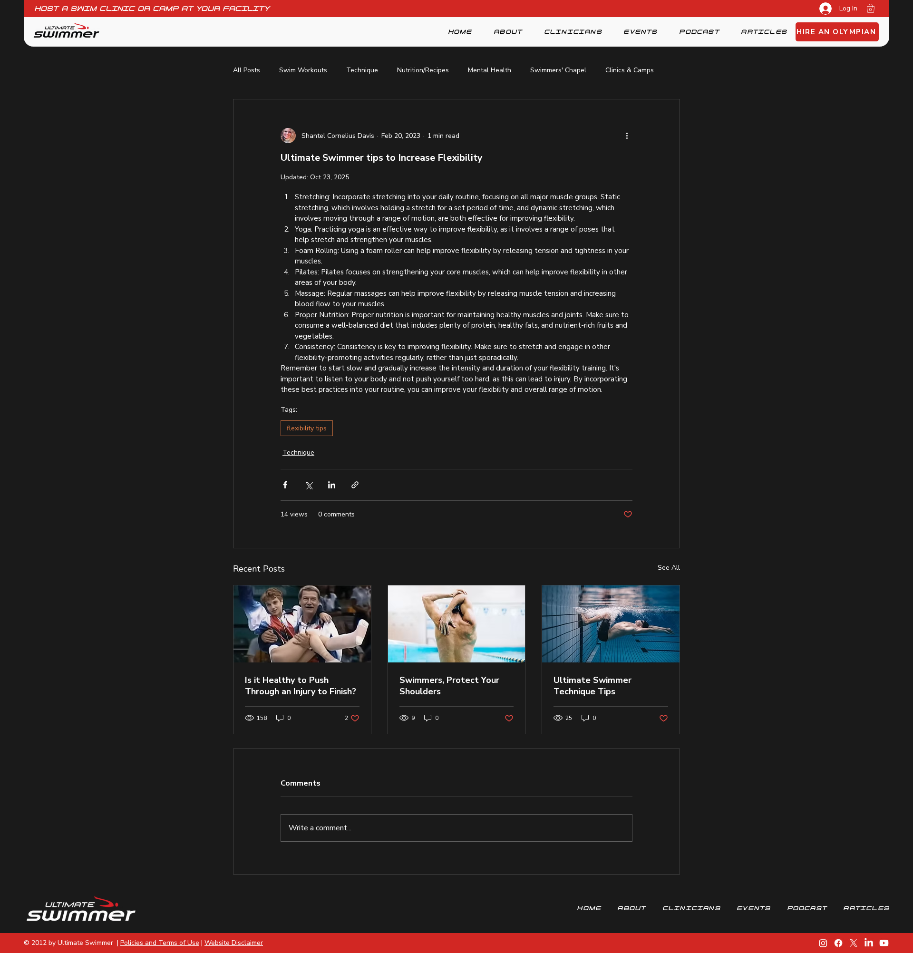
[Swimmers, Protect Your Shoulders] (456, 623)
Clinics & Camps (629, 70)
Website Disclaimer (233, 942)
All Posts (246, 70)
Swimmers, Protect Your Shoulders (449, 685)
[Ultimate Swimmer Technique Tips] (611, 623)
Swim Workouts (303, 70)
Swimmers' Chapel (558, 70)
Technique (362, 70)
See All (669, 567)
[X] (853, 943)
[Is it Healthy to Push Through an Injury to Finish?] (302, 623)
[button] (870, 8)
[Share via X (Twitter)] (308, 484)
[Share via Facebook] (285, 484)
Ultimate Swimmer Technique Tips (592, 685)
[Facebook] (838, 943)
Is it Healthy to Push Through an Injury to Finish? (300, 685)
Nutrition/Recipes (423, 70)
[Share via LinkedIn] (331, 484)
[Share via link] (354, 484)
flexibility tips (307, 428)
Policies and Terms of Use (159, 942)
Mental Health (489, 70)
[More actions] (626, 135)
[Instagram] (823, 943)
